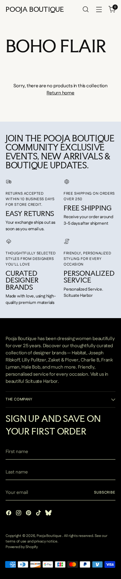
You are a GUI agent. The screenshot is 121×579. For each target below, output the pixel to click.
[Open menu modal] (98, 9)
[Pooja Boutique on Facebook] (9, 514)
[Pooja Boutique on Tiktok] (39, 514)
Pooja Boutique (49, 535)
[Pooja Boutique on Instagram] (19, 514)
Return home (60, 93)
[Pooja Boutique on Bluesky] (49, 514)
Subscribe (104, 492)
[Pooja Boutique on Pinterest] (29, 514)
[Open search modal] (85, 9)
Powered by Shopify (22, 547)
